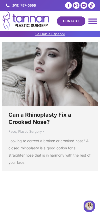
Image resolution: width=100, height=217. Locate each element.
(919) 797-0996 (24, 5)
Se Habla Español (50, 34)
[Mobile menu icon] (92, 21)
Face (12, 131)
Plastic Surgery (30, 131)
